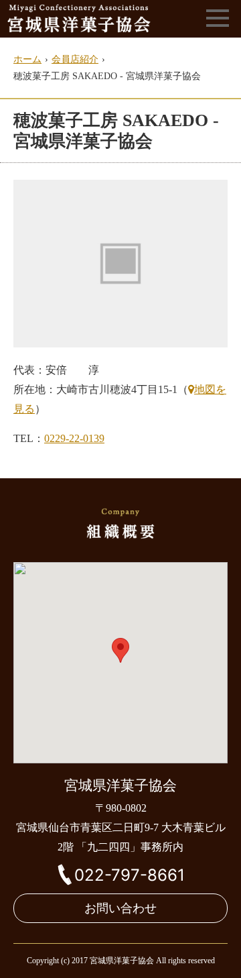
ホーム (27, 59)
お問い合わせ (120, 908)
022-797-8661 (129, 875)
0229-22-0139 (74, 438)
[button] (120, 650)
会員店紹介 (75, 59)
